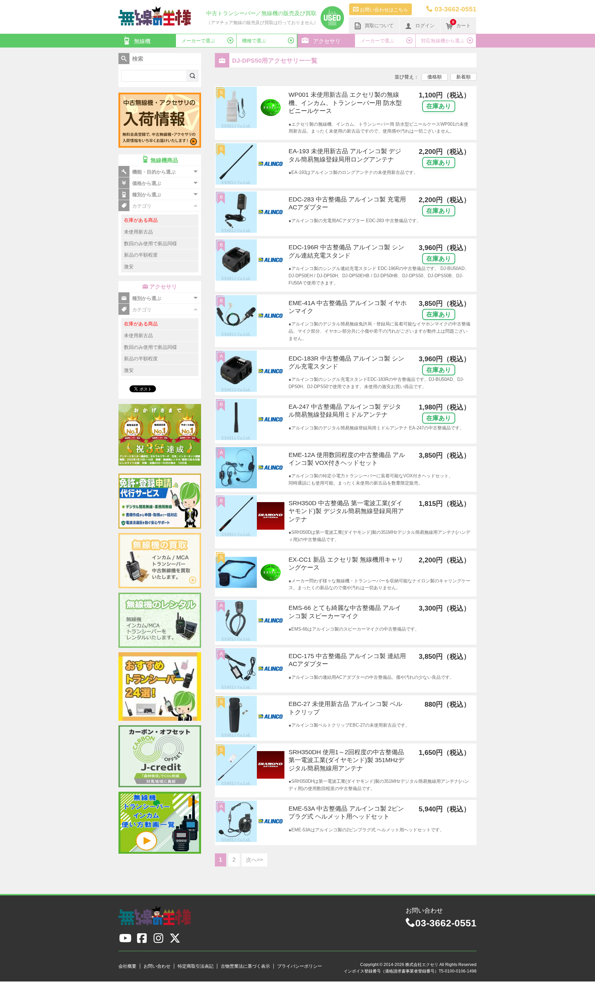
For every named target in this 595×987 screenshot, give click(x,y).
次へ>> (254, 860)
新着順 (463, 77)
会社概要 (127, 966)
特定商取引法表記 (195, 966)
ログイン (425, 25)
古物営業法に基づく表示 (245, 966)
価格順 (434, 77)
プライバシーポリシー (299, 966)
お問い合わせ (157, 966)
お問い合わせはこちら (383, 9)
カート (461, 24)
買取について (379, 25)
